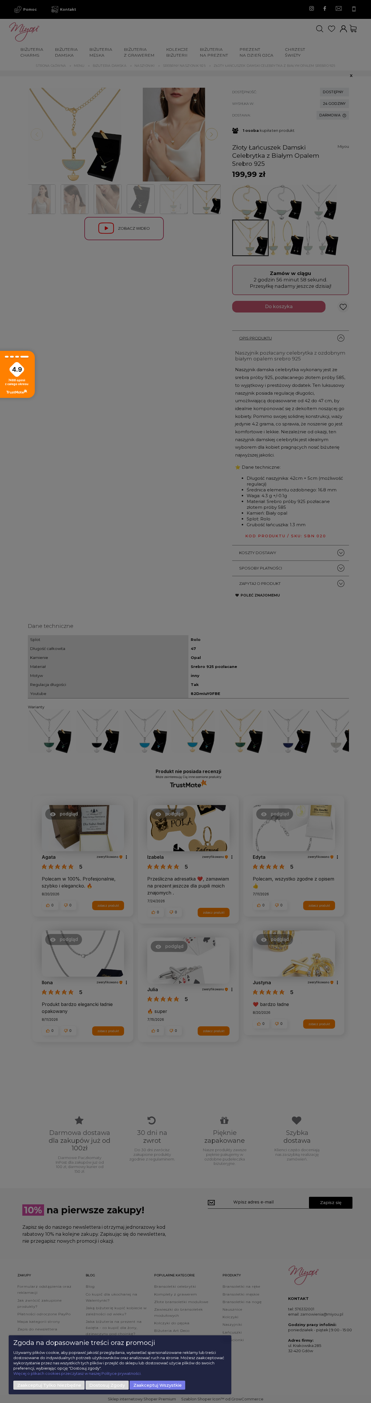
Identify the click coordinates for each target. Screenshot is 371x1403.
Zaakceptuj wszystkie (157, 1385)
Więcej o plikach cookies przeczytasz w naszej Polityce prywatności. (77, 1373)
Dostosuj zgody (107, 1385)
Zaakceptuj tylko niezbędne (49, 1385)
